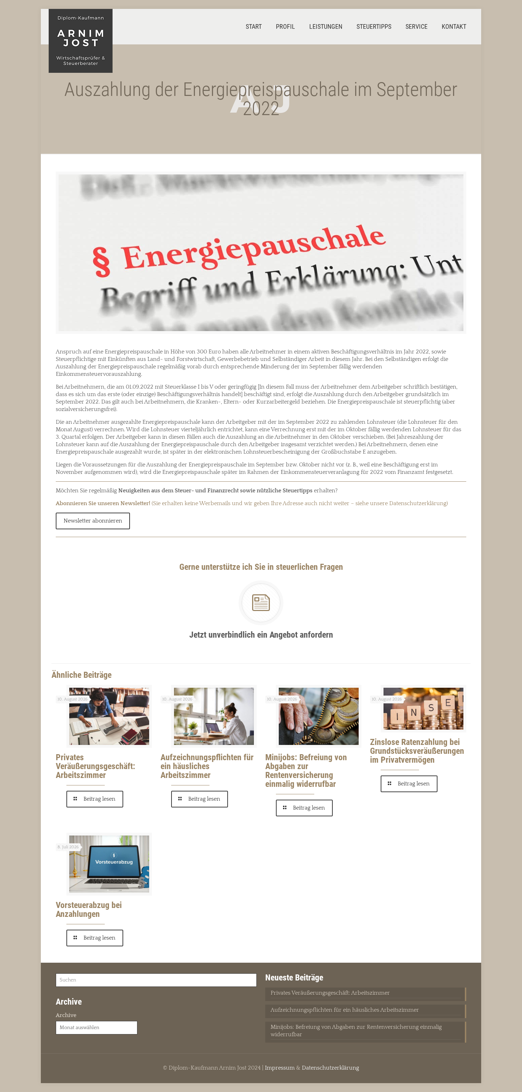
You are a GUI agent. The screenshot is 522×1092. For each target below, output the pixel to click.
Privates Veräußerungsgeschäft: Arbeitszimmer (95, 766)
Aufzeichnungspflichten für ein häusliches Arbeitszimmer (207, 766)
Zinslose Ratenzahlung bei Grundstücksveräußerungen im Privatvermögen (417, 751)
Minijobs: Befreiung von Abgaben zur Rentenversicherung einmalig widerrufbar (306, 770)
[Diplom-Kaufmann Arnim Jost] (81, 41)
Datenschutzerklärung (330, 1068)
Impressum (280, 1068)
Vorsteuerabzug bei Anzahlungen (89, 909)
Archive (66, 1015)
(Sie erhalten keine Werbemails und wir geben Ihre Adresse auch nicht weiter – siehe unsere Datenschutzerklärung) (252, 503)
